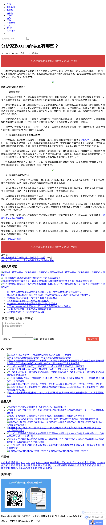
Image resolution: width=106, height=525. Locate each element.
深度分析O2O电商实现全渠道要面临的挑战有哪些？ (32, 303)
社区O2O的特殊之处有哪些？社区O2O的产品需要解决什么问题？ (39, 306)
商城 (40, 465)
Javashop (101, 462)
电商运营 (11, 7)
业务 (20, 468)
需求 (79, 465)
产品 (89, 465)
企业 (33, 462)
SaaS (42, 462)
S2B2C (10, 13)
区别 (10, 468)
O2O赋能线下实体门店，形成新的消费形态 (28, 300)
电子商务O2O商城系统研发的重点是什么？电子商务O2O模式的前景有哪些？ (44, 292)
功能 (25, 465)
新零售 (10, 10)
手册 (56, 462)
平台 (18, 462)
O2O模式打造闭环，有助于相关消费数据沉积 (29, 309)
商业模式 (72, 465)
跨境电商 (32, 468)
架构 (45, 465)
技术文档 (11, 31)
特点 (50, 465)
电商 (3, 462)
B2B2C (10, 15)
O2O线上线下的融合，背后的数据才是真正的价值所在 (27, 260)
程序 (40, 468)
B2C (9, 18)
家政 (10, 239)
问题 (35, 465)
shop (47, 462)
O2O (9, 26)
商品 (15, 468)
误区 (19, 239)
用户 (30, 465)
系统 (13, 462)
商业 (99, 465)
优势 (3, 465)
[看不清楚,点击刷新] (44, 339)
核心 (25, 468)
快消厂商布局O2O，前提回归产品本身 (25, 312)
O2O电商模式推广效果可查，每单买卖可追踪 (23, 257)
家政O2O (85, 140)
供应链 (48, 468)
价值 (94, 465)
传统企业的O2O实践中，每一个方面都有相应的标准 (32, 298)
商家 (84, 462)
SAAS (9, 28)
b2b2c (67, 462)
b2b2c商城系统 (60, 465)
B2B (9, 20)
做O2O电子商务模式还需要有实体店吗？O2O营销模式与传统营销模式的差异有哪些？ (49, 295)
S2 (44, 468)
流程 (13, 465)
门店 (72, 462)
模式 (8, 462)
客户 (84, 465)
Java (52, 462)
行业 (8, 465)
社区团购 (11, 23)
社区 (61, 462)
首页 (9, 4)
